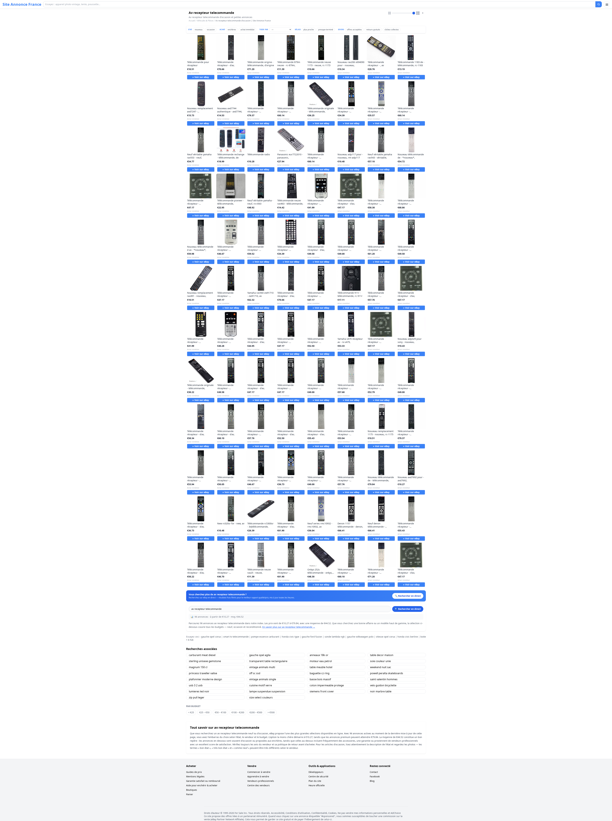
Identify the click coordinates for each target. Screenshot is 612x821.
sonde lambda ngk (335, 636)
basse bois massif (320, 679)
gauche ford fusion (312, 636)
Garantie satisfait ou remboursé (203, 780)
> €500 (271, 712)
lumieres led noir (199, 691)
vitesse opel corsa (385, 636)
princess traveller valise (203, 673)
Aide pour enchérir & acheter (201, 785)
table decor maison (381, 655)
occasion (211, 29)
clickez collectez (392, 29)
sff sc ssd (254, 673)
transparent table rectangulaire (268, 661)
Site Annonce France (22, 4)
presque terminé (325, 29)
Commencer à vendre (258, 771)
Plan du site (315, 780)
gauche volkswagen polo (360, 636)
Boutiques (191, 789)
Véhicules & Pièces (205, 20)
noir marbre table (380, 691)
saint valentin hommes (383, 679)
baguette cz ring (319, 673)
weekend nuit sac (380, 667)
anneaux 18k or (319, 655)
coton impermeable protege (327, 685)
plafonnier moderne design (205, 679)
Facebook (375, 776)
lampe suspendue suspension (267, 691)
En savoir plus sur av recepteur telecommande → (288, 626)
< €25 (191, 712)
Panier (189, 794)
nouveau (198, 29)
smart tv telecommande (236, 636)
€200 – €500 (256, 712)
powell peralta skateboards (386, 673)
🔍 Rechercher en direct (408, 608)
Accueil (192, 20)
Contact (374, 771)
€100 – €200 (238, 712)
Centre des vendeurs (258, 785)
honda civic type (290, 636)
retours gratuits (373, 29)
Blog (372, 780)
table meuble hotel (321, 667)
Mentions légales (195, 776)
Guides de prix (194, 771)
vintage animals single (262, 679)
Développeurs (316, 771)
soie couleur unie (380, 661)
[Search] (598, 4)
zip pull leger (196, 697)
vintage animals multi (262, 667)
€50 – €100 (220, 712)
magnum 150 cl (198, 667)
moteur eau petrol (321, 661)
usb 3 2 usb (196, 685)
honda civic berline (407, 636)
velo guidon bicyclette (383, 685)
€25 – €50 (204, 712)
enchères (232, 29)
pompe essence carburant (265, 636)
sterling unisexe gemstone (205, 661)
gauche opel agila (259, 655)
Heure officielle (317, 785)
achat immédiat (247, 29)
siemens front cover (322, 691)
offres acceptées (354, 29)
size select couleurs (261, 697)
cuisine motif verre (260, 685)
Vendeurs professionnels (260, 780)
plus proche (308, 29)
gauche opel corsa (211, 636)
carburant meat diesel (202, 655)
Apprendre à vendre (258, 776)
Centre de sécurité (318, 776)
